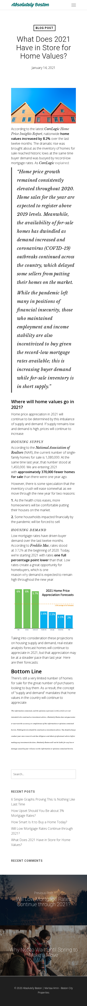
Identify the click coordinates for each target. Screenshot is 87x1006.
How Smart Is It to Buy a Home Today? (39, 822)
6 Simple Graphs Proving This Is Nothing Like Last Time (43, 801)
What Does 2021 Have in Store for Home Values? (40, 842)
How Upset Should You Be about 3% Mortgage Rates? (37, 813)
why (25, 574)
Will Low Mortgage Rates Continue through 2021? (42, 831)
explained (62, 163)
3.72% (19, 550)
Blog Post (44, 28)
